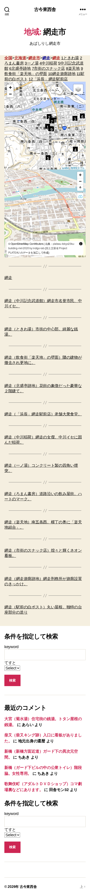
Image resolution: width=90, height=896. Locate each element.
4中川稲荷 (48, 63)
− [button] (10, 94)
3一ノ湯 (31, 63)
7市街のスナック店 (48, 68)
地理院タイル (78, 167)
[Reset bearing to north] (80, 187)
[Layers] (78, 89)
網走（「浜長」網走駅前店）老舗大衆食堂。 (43, 414)
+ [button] (10, 87)
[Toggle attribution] (80, 243)
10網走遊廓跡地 (62, 74)
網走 (46, 58)
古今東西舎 (45, 9)
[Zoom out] (80, 181)
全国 (8, 58)
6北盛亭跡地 (20, 68)
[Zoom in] (80, 175)
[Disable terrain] (80, 196)
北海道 (20, 58)
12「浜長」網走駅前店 (48, 79)
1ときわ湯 (70, 58)
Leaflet (65, 167)
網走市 (34, 58)
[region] (45, 213)
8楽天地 (73, 68)
